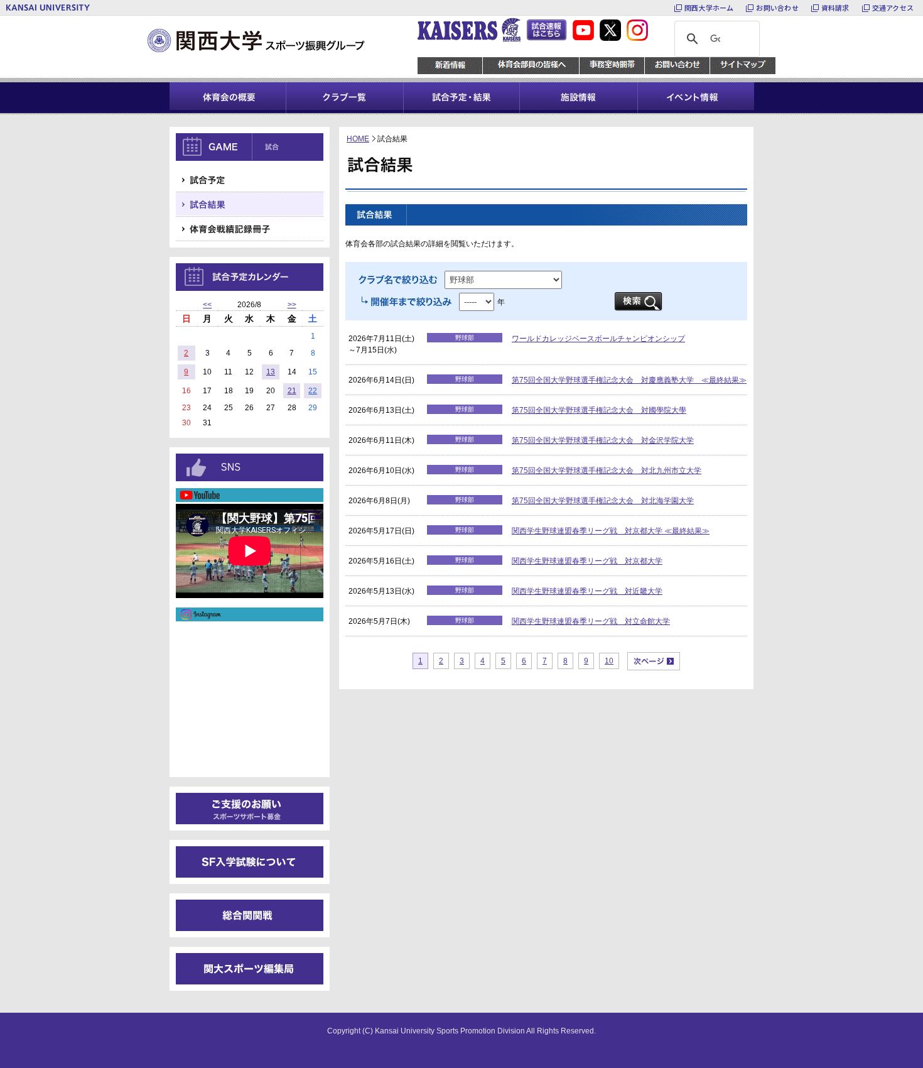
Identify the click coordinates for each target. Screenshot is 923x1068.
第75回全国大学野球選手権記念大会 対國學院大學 (599, 410)
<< (207, 304)
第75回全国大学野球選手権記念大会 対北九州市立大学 (606, 470)
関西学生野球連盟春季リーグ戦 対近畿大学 (587, 591)
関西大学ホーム (709, 8)
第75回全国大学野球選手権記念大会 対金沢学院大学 (603, 440)
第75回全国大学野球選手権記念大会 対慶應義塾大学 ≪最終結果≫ (629, 380)
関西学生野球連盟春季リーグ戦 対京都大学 (587, 561)
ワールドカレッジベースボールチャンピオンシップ (598, 338)
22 (312, 390)
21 (292, 390)
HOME (358, 138)
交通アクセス (893, 8)
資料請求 (835, 8)
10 (609, 661)
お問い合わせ (777, 8)
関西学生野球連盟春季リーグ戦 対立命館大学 (591, 621)
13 (270, 372)
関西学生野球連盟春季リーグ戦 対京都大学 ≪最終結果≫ (611, 530)
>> (292, 304)
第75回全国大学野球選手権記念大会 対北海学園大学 (603, 500)
